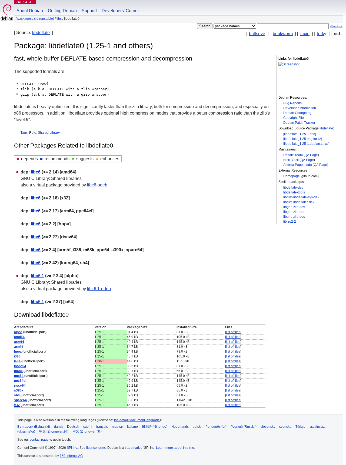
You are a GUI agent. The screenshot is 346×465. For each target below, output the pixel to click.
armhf (18, 347)
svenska (285, 427)
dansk (58, 427)
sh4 (17, 395)
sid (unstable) (44, 19)
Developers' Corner (120, 10)
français (102, 427)
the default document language (137, 420)
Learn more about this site (175, 448)
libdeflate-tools (294, 192)
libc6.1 (37, 275)
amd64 (19, 337)
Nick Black (291, 160)
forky (321, 33)
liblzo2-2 (289, 221)
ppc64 (19, 376)
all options (336, 26)
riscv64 (20, 385)
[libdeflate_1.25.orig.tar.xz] (302, 139)
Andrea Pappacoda (297, 165)
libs (59, 19)
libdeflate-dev (293, 187)
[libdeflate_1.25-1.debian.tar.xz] (306, 144)
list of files (233, 332)
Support (89, 10)
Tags (24, 133)
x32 (17, 405)
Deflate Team (293, 155)
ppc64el (20, 381)
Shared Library (49, 133)
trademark (132, 448)
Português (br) (216, 427)
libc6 (36, 172)
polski (197, 427)
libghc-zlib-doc (294, 217)
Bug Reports (292, 103)
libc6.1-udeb (99, 288)
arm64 (19, 342)
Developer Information (299, 108)
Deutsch (73, 427)
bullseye (257, 33)
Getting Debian (62, 10)
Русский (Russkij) (244, 427)
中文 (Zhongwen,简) (53, 431)
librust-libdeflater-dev (298, 202)
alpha (18, 332)
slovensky (268, 427)
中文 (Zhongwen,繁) (87, 431)
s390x (19, 390)
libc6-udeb (97, 185)
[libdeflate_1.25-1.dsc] (299, 134)
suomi (87, 427)
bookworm (283, 33)
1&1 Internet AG (71, 456)
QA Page (311, 155)
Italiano (132, 427)
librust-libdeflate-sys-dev (301, 197)
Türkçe (300, 427)
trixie (305, 33)
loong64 (20, 366)
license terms (96, 448)
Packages (25, 2)
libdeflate (41, 32)
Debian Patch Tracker (299, 123)
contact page (39, 439)
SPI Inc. (72, 448)
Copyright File (293, 118)
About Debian (29, 10)
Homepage (291, 176)
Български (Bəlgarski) (33, 427)
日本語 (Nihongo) (154, 427)
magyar (117, 427)
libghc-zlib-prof (294, 212)
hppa (18, 351)
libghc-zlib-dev (294, 207)
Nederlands (180, 427)
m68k (18, 371)
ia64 (17, 361)
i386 (17, 356)
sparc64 (20, 400)
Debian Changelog (297, 113)
